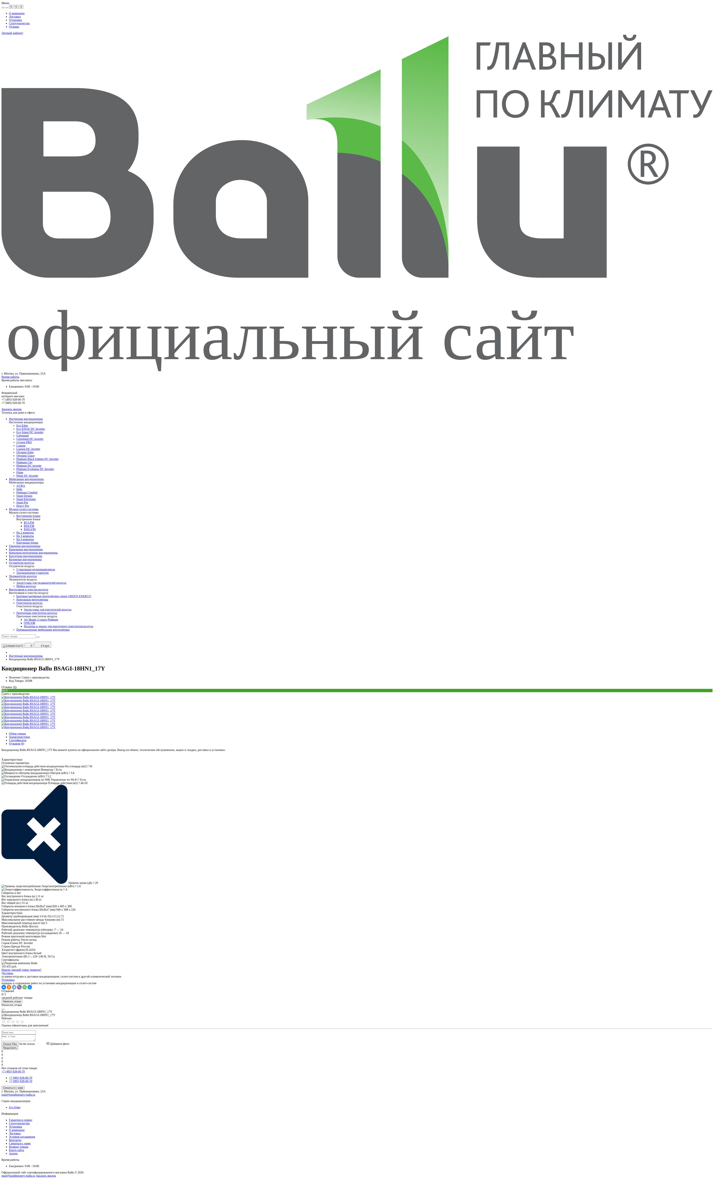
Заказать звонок (11, 409)
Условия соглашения (22, 1136)
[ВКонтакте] (3, 987)
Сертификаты (17, 740)
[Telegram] (14, 987)
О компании (17, 13)
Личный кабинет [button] (12, 33)
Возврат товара (18, 1146)
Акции (13, 1153)
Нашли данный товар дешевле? (21, 969)
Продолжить (10, 1047)
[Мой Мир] (30, 987)
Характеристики (19, 736)
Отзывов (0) (16, 743)
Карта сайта (16, 1150)
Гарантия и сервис (20, 1120)
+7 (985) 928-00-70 (20, 1077)
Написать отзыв (12, 1001)
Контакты (15, 1140)
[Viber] (19, 987)
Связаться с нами (13, 1087)
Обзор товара (17, 733)
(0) (15, 687)
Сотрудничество (19, 23)
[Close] (2, 1009)
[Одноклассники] (9, 987)
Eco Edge (14, 1107)
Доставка (15, 16)
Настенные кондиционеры (26, 655)
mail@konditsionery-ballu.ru (18, 1094)
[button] (357, 373)
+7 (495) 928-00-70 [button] (13, 1071)
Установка (15, 20)
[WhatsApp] (24, 987)
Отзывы (14, 26)
